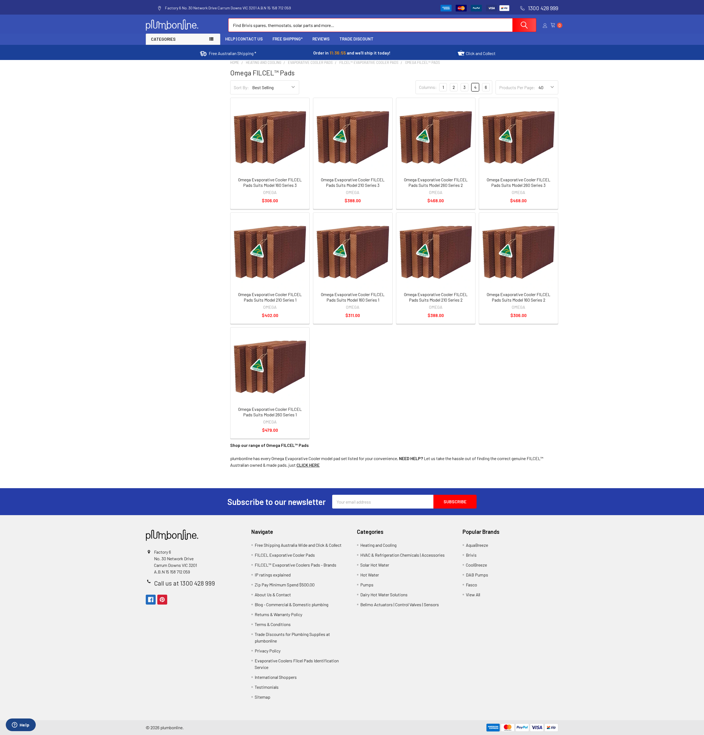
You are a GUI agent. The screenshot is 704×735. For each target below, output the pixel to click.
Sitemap (262, 697)
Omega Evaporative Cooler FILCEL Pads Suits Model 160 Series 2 (518, 297)
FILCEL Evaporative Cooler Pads (285, 555)
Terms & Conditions (273, 624)
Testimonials (267, 687)
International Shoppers (276, 677)
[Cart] (554, 25)
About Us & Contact (273, 594)
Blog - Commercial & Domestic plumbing (291, 604)
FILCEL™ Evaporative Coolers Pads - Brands (295, 564)
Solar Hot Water (374, 564)
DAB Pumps (477, 574)
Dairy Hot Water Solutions (384, 594)
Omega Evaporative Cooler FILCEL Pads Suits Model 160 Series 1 (352, 297)
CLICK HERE (308, 465)
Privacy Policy (267, 650)
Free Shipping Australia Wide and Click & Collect (298, 545)
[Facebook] (151, 600)
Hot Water (369, 574)
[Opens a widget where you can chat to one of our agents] (21, 725)
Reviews (320, 38)
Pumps (366, 584)
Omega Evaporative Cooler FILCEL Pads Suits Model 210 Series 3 (352, 182)
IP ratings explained (273, 574)
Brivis (471, 555)
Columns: (428, 87)
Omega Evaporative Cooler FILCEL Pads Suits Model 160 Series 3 (270, 182)
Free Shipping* (287, 38)
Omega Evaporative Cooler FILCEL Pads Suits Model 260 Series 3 (518, 182)
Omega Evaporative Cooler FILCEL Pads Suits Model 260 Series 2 (436, 182)
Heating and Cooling (378, 545)
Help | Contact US (244, 38)
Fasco (471, 584)
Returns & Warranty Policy (278, 614)
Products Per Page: (517, 87)
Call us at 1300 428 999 (184, 583)
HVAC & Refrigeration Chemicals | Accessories (402, 555)
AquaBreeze (477, 545)
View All (473, 594)
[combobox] (382, 25)
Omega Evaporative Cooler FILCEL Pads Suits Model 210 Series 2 (436, 297)
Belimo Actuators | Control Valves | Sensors (399, 604)
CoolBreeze (476, 564)
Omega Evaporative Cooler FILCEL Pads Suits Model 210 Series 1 (270, 297)
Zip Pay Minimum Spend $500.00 (285, 584)
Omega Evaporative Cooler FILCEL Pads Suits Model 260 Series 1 (270, 411)
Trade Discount (356, 38)
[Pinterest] (162, 600)
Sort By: (241, 87)
